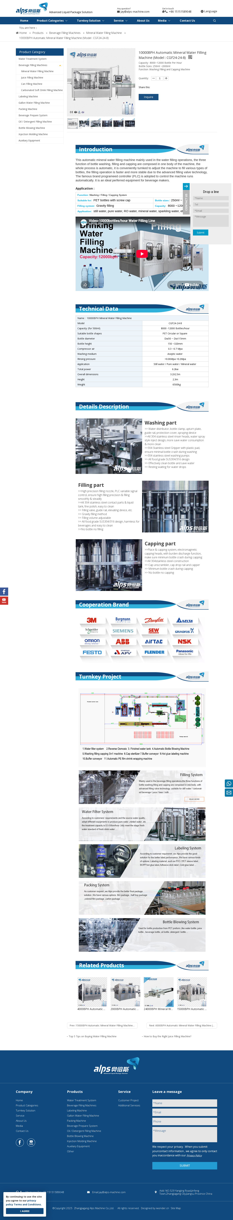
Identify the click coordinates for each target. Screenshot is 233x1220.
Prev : (104, 1025)
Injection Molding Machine (33, 134)
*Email (157, 1112)
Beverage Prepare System (33, 115)
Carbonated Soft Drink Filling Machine (42, 90)
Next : (183, 1025)
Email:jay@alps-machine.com (109, 1192)
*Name (157, 1103)
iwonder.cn (162, 1208)
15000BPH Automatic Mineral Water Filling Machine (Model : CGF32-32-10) (192, 1009)
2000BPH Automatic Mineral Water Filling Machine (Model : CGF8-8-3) (125, 1009)
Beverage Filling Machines (33, 65)
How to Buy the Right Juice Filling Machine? (167, 1036)
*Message (159, 1131)
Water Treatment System (33, 58)
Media (19, 1125)
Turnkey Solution (25, 1110)
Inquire (148, 97)
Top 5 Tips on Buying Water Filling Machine (92, 1036)
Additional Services (129, 1105)
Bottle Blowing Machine (32, 127)
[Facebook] (20, 1142)
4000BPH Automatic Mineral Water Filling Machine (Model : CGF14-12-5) (92, 1009)
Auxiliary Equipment (29, 140)
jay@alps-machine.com (135, 11)
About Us (21, 1120)
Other (70, 1151)
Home (19, 1100)
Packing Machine (28, 109)
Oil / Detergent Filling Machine (35, 121)
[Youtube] (31, 1142)
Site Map (176, 1208)
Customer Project (128, 1100)
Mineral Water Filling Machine (37, 71)
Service (20, 1115)
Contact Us (22, 1131)
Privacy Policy (194, 1155)
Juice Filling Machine (32, 77)
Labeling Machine (28, 96)
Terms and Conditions (27, 1204)
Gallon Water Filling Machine (34, 102)
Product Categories (27, 1105)
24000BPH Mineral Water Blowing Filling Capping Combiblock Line (159, 1009)
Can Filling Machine (31, 83)
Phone (157, 1121)
